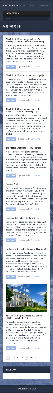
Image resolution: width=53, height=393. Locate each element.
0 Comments (34, 67)
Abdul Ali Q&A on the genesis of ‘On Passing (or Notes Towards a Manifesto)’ (25, 40)
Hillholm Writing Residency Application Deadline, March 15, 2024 (24, 317)
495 (31, 357)
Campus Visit (12, 184)
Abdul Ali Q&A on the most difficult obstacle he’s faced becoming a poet (23, 110)
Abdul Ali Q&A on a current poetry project (26, 75)
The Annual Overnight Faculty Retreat (23, 147)
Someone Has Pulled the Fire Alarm (22, 218)
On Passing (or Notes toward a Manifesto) (26, 249)
